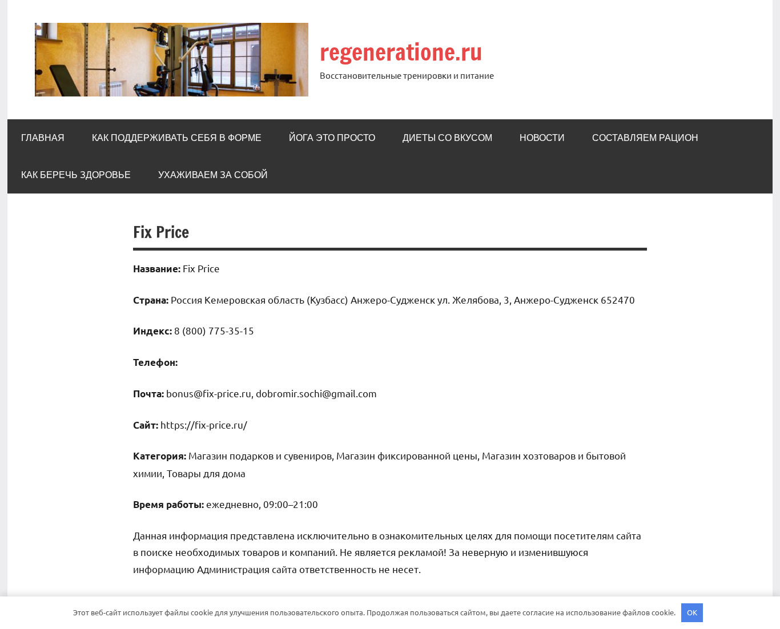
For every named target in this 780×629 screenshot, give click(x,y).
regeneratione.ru (401, 51)
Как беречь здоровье (76, 174)
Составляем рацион (645, 137)
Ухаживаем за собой (213, 174)
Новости (542, 137)
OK (692, 612)
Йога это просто (332, 137)
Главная (43, 137)
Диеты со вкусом (447, 137)
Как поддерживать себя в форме (177, 137)
